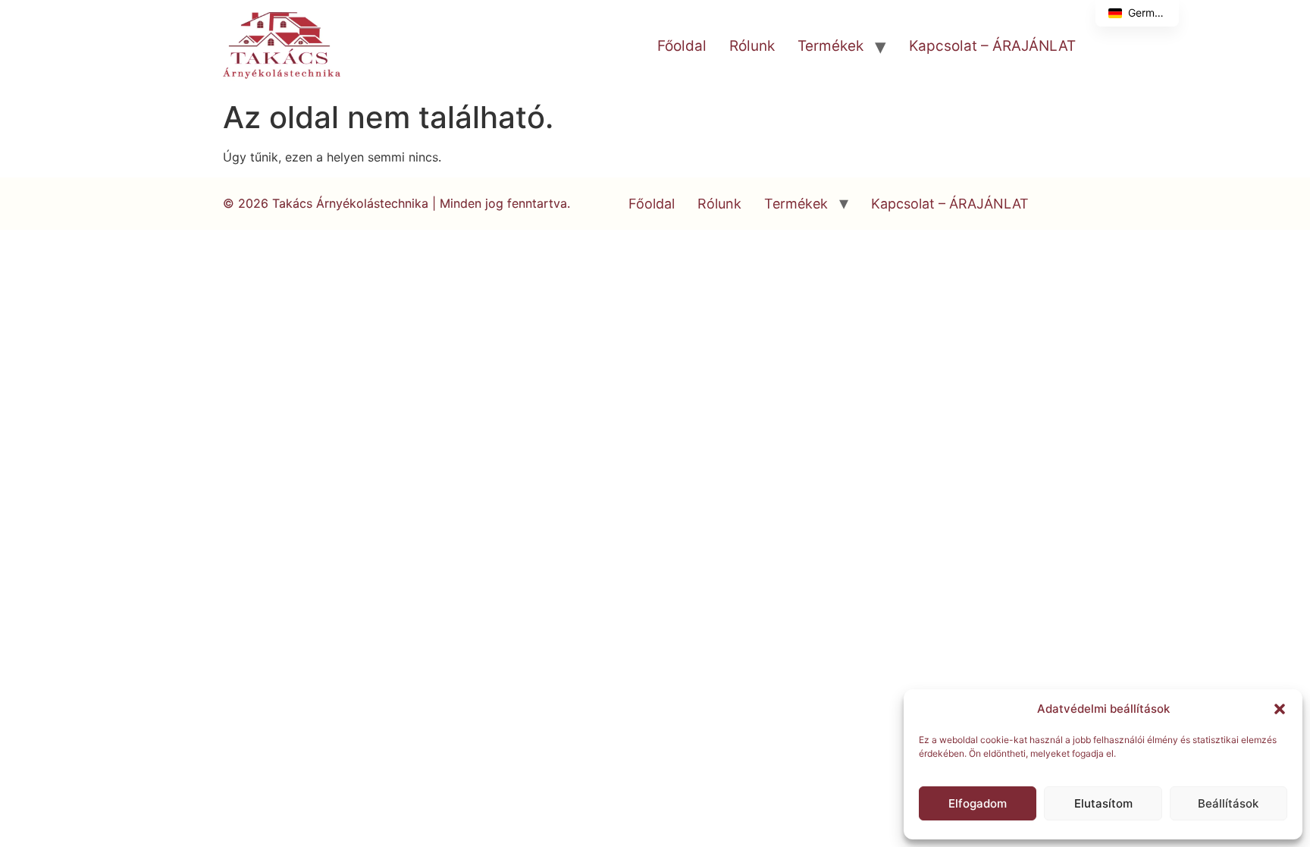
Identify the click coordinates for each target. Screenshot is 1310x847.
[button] (1279, 709)
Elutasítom (1103, 803)
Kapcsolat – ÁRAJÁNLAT (992, 46)
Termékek (830, 46)
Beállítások (1228, 803)
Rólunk (752, 46)
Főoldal (682, 46)
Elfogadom (977, 803)
